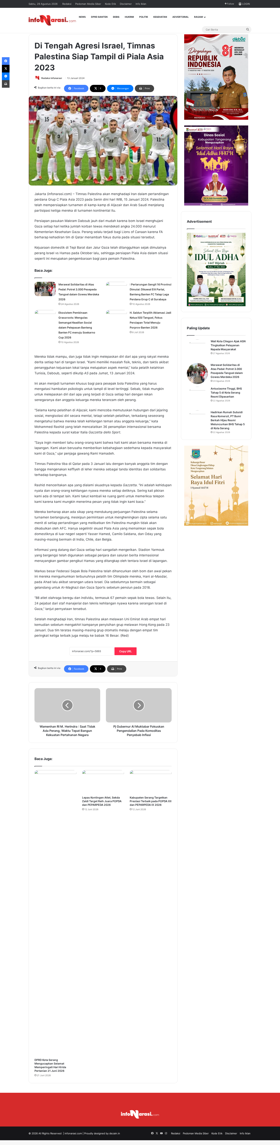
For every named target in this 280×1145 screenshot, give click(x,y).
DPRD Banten (99, 16)
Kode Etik (110, 3)
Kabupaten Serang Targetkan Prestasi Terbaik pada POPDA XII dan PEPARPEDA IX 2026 (150, 801)
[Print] (6, 84)
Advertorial (180, 16)
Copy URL (125, 651)
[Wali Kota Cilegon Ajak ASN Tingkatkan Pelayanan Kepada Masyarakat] (197, 349)
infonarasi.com (73, 1133)
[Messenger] (6, 76)
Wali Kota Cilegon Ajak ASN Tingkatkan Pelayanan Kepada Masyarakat (228, 345)
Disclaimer (126, 3)
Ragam (198, 16)
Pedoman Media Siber (88, 3)
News (82, 16)
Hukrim (129, 16)
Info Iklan (141, 3)
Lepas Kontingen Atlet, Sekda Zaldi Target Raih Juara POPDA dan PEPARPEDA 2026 (102, 801)
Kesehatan (160, 16)
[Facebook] (6, 61)
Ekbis (116, 16)
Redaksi (66, 3)
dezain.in (114, 1133)
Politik (143, 16)
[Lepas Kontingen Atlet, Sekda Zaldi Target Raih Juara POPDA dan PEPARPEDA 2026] (103, 782)
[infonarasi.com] (52, 20)
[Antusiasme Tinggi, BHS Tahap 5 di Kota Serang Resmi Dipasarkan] (197, 397)
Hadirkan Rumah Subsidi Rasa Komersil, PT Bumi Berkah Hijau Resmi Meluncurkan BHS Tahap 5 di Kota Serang (228, 420)
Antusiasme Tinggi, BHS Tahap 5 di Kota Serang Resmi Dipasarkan (226, 392)
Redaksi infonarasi (51, 78)
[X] (6, 68)
